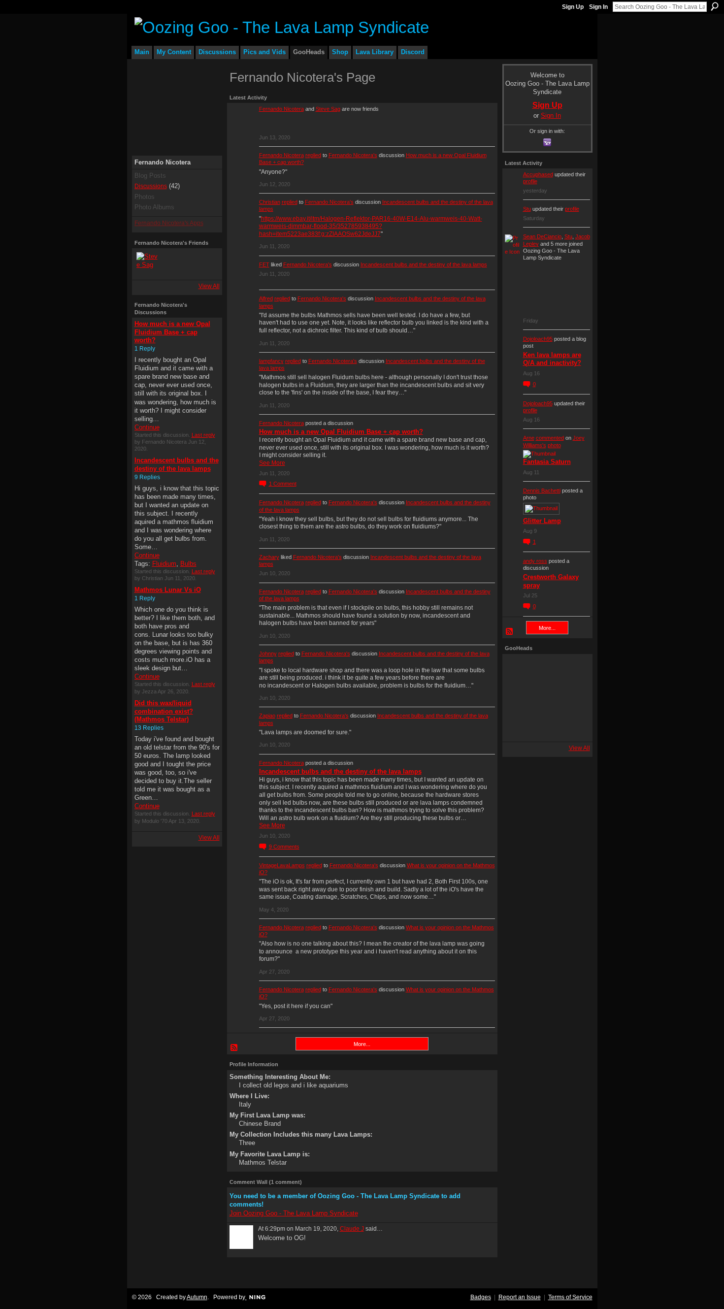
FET (264, 264)
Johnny (268, 653)
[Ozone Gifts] (574, 670)
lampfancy (271, 361)
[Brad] (574, 698)
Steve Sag (328, 109)
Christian (269, 202)
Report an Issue (519, 1297)
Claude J (352, 1228)
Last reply (203, 435)
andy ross (535, 561)
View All (209, 286)
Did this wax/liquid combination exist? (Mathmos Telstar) (163, 711)
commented (550, 438)
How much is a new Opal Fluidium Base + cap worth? (172, 332)
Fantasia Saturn (547, 461)
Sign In (598, 6)
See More (272, 462)
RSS (234, 1048)
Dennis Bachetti (541, 490)
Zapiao (267, 716)
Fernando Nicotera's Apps (168, 223)
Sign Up (573, 6)
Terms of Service (570, 1297)
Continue (147, 427)
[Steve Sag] (148, 264)
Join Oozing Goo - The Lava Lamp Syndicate (294, 1213)
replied (313, 155)
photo (554, 445)
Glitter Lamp (542, 520)
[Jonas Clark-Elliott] (518, 698)
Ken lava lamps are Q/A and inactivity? (552, 359)
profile (530, 181)
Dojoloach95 (538, 339)
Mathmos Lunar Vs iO (167, 589)
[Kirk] (546, 698)
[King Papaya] (518, 670)
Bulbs (188, 563)
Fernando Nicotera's (353, 155)
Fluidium (164, 563)
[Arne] (546, 725)
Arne (528, 438)
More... (362, 1044)
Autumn (197, 1297)
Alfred (266, 298)
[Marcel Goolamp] (574, 725)
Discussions (150, 186)
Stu (527, 209)
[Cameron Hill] (546, 670)
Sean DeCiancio (542, 236)
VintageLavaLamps (282, 865)
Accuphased (538, 174)
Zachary (269, 557)
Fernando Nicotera (281, 109)
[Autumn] (518, 725)
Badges (480, 1297)
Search (715, 6)
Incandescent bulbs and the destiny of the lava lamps (176, 464)
